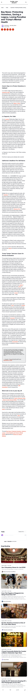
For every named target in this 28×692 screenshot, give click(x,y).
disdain (23, 305)
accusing (12, 318)
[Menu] (1, 2)
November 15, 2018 (8, 360)
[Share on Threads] (8, 29)
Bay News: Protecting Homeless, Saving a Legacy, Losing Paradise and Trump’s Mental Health (14, 433)
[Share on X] (5, 29)
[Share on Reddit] (13, 29)
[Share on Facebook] (2, 29)
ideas (19, 415)
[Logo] (14, 2)
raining (21, 285)
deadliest (6, 194)
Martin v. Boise (17, 103)
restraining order (6, 92)
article (10, 248)
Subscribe (9, 541)
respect (16, 292)
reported (7, 119)
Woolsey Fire (17, 209)
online (3, 409)
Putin (12, 305)
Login (5, 541)
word (19, 286)
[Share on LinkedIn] (10, 29)
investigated (15, 341)
